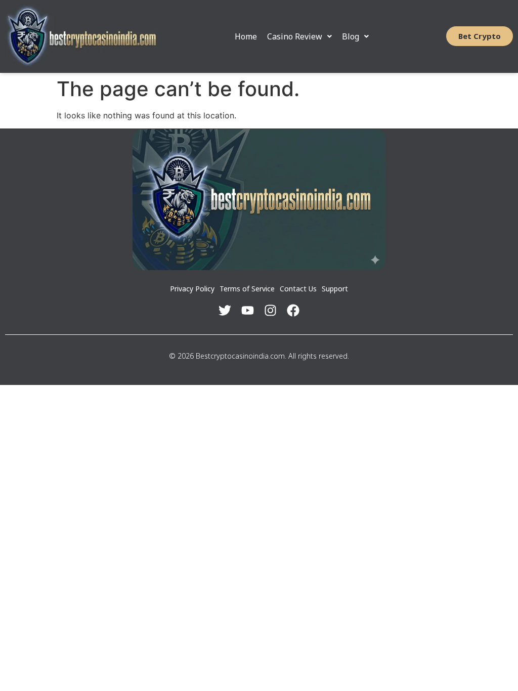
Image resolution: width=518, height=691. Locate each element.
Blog (350, 36)
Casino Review (294, 36)
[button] (299, 36)
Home (246, 36)
